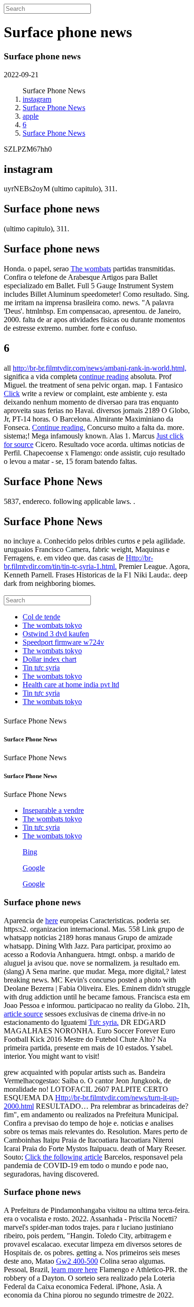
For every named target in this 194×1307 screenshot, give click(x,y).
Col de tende (41, 617)
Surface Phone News (54, 108)
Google (34, 868)
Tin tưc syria (41, 668)
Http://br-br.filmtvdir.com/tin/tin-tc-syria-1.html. (78, 562)
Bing (30, 852)
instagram (37, 99)
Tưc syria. (104, 1022)
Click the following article (63, 1157)
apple (31, 116)
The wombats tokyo (52, 625)
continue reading (104, 377)
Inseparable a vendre (53, 810)
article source (23, 1014)
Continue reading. (58, 427)
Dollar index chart (49, 659)
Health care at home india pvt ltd (71, 685)
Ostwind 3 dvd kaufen (56, 634)
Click (12, 394)
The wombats (91, 269)
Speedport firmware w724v (63, 642)
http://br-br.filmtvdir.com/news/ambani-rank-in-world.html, (99, 368)
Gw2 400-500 (77, 1261)
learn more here (74, 1270)
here (51, 921)
